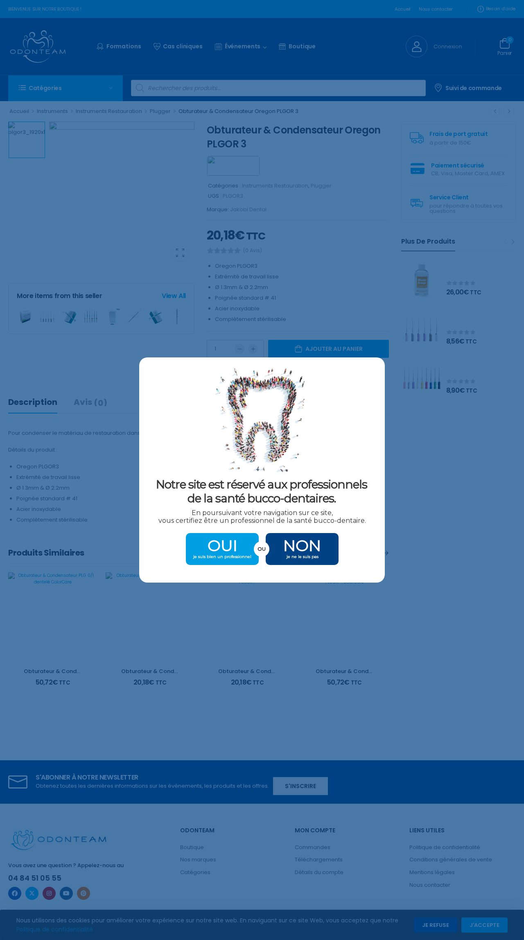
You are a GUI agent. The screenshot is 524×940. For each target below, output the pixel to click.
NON (302, 545)
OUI (222, 545)
